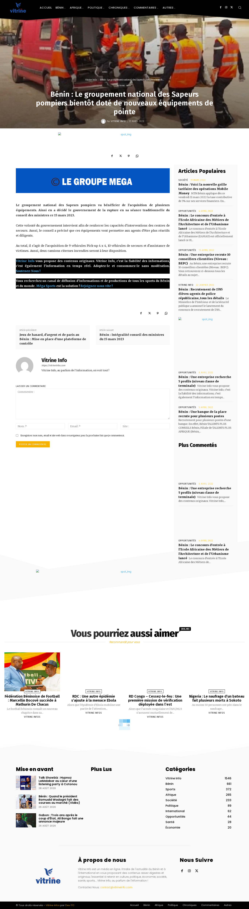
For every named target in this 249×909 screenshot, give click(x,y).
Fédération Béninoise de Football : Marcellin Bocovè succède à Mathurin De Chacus (32, 700)
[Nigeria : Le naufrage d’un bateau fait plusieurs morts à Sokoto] (217, 671)
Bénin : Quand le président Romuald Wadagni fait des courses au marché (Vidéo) (59, 799)
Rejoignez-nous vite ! (96, 286)
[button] (240, 7)
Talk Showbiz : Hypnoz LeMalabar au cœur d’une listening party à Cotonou (58, 781)
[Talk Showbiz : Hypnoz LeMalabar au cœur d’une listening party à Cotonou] (26, 783)
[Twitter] (231, 7)
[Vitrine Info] (104, 121)
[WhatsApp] (137, 156)
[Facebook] (220, 7)
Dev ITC (69, 905)
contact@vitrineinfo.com (116, 887)
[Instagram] (226, 7)
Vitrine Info (91, 79)
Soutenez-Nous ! (28, 271)
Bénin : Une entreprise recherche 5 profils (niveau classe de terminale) (204, 381)
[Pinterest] (128, 156)
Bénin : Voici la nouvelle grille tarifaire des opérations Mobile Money (203, 189)
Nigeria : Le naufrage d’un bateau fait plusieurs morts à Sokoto (216, 698)
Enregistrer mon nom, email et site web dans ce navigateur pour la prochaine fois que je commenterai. (72, 435)
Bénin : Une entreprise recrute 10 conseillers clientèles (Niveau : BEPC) (204, 259)
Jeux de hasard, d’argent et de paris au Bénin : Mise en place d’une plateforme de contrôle (53, 339)
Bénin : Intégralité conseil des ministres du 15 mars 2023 (132, 337)
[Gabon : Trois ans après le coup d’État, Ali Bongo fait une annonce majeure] (26, 820)
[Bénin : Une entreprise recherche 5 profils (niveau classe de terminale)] (205, 465)
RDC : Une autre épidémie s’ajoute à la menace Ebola (93, 698)
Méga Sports (46, 286)
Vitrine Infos (32, 717)
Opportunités (187, 211)
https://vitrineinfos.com (53, 365)
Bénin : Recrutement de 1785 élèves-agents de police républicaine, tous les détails (201, 294)
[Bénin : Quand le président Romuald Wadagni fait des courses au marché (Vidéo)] (26, 801)
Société (183, 180)
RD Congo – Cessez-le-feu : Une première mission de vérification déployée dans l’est (155, 700)
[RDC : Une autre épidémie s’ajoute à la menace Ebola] (94, 671)
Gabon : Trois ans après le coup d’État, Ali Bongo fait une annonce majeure (61, 818)
